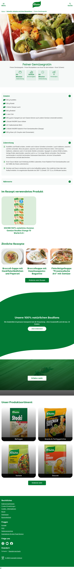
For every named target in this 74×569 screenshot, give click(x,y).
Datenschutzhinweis (7, 504)
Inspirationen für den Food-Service (12, 534)
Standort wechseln (15, 551)
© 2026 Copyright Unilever (13, 558)
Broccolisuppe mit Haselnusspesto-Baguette (36, 271)
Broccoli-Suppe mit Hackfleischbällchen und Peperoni (12, 271)
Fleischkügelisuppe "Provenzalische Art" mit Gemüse (61, 271)
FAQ (2, 528)
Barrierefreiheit (6, 517)
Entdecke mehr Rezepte (37, 280)
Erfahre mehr (37, 378)
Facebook (11, 543)
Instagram (2, 543)
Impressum (4, 514)
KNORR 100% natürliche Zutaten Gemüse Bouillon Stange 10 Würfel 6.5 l (19, 230)
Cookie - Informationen (8, 509)
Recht (3, 512)
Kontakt (3, 525)
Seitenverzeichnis (7, 531)
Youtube (7, 543)
